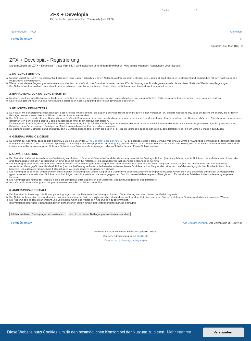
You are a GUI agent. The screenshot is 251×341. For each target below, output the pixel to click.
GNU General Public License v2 (104, 140)
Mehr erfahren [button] (179, 332)
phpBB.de (142, 236)
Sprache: (216, 46)
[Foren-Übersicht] (29, 16)
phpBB (112, 231)
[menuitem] (32, 31)
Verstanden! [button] (223, 332)
